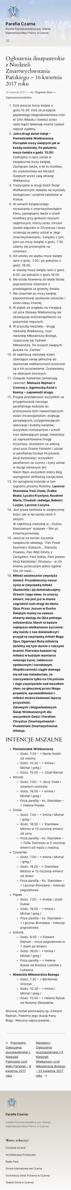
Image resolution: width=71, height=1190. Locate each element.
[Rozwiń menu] (8, 40)
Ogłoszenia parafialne (18, 97)
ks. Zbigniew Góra (41, 92)
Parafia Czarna (20, 23)
